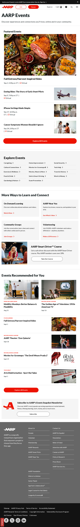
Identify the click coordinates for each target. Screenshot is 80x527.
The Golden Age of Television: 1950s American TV (58, 305)
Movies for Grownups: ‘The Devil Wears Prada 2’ (26, 355)
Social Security (59, 163)
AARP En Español (58, 433)
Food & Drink (8, 176)
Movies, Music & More (37, 172)
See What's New (49, 215)
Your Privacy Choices (20, 515)
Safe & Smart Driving (36, 176)
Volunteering (49, 224)
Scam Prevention (35, 180)
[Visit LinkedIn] (23, 520)
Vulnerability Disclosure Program (58, 512)
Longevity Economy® (35, 495)
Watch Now (8, 213)
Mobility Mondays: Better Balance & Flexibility (20, 305)
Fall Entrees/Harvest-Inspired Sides (23, 78)
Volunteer (31, 438)
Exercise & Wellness (11, 172)
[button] (71, 7)
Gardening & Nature (11, 180)
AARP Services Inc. (59, 466)
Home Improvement (36, 163)
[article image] (40, 75)
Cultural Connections (11, 167)
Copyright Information (37, 512)
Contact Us (56, 428)
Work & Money (59, 176)
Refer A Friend (57, 443)
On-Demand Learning (13, 203)
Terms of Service (31, 508)
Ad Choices (8, 515)
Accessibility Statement (47, 508)
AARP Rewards (33, 447)
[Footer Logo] (14, 429)
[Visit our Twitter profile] (12, 520)
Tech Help (57, 167)
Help (66, 7)
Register (50, 7)
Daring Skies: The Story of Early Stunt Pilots (24, 91)
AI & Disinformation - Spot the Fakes (20, 373)
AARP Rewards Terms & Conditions (16, 512)
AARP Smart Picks (34, 452)
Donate (30, 433)
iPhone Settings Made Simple (17, 108)
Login (57, 7)
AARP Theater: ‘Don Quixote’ (17, 338)
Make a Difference (49, 236)
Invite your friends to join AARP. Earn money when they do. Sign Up (23, 2)
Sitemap (6, 508)
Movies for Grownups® (37, 167)
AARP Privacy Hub (17, 508)
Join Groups (8, 236)
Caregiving (8, 163)
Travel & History (60, 172)
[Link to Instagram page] (18, 520)
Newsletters (57, 438)
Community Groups (12, 224)
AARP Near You (50, 203)
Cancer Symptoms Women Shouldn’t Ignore (23, 125)
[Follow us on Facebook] (6, 520)
